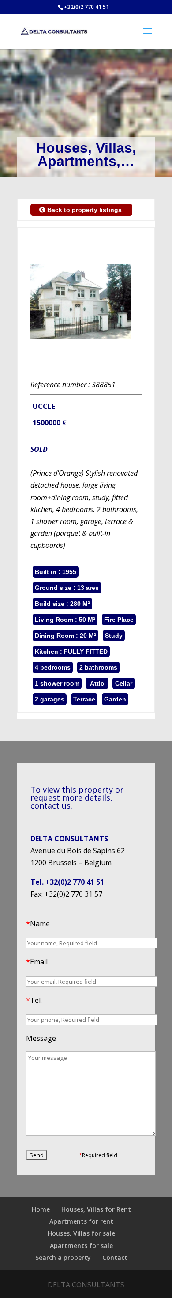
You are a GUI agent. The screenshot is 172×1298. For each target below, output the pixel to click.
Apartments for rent (81, 1221)
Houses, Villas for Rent (96, 1209)
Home (41, 1209)
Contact (114, 1257)
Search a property (63, 1257)
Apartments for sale (81, 1245)
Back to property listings (84, 209)
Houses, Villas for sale (81, 1233)
